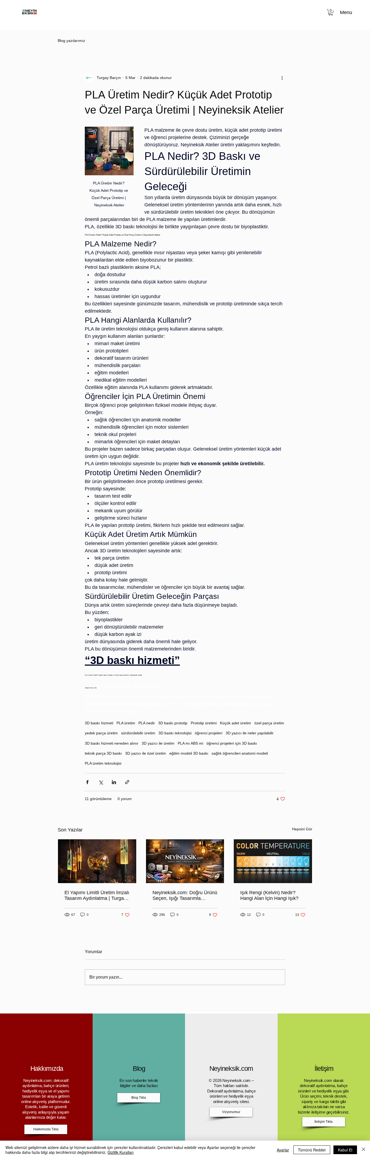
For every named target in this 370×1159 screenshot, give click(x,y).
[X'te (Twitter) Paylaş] (100, 782)
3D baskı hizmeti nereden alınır (111, 743)
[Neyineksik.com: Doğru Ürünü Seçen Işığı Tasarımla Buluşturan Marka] (185, 861)
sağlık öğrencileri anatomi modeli (240, 753)
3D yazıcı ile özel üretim (145, 753)
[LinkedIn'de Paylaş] (113, 782)
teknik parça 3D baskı (103, 753)
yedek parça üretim (101, 733)
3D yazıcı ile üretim (158, 743)
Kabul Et (345, 1150)
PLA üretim (125, 723)
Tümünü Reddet (312, 1150)
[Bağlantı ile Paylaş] (127, 782)
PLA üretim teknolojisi (103, 763)
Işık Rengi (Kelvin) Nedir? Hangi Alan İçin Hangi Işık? (269, 895)
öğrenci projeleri (208, 733)
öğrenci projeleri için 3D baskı (231, 743)
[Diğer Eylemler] (282, 78)
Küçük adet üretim (235, 723)
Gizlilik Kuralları (121, 1152)
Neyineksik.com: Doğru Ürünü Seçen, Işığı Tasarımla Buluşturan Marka (184, 895)
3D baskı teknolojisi (175, 733)
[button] (331, 12)
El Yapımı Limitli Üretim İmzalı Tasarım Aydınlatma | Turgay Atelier (96, 895)
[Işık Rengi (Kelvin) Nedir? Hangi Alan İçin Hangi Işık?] (273, 861)
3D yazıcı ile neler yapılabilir (250, 733)
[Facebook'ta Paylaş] (87, 782)
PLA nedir (146, 723)
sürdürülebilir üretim (138, 733)
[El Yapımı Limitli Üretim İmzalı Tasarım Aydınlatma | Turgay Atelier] (97, 861)
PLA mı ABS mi (190, 743)
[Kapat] (363, 1150)
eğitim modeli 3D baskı (188, 753)
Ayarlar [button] (283, 1150)
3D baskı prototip (172, 723)
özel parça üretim (269, 723)
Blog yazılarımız (71, 40)
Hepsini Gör (302, 829)
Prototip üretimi (204, 723)
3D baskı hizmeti (99, 723)
